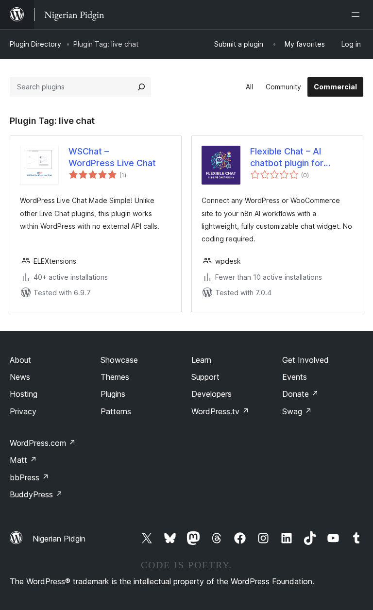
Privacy (23, 411)
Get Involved (305, 360)
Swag (297, 411)
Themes (115, 377)
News (20, 377)
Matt (23, 460)
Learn (201, 360)
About (20, 360)
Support (205, 377)
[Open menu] (357, 14)
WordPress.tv (220, 411)
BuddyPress (36, 494)
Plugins (113, 394)
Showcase (119, 360)
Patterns (116, 411)
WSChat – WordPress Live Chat (112, 157)
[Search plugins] (141, 87)
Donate (300, 394)
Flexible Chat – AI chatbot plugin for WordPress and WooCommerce (286, 157)
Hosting (23, 394)
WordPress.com (43, 443)
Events (294, 377)
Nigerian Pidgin (59, 538)
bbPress (29, 477)
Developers (211, 394)
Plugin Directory (35, 44)
